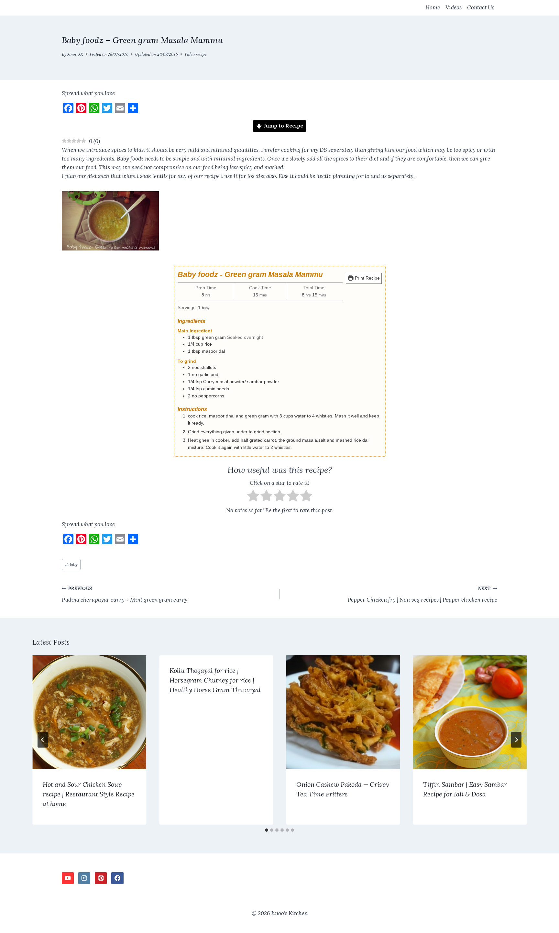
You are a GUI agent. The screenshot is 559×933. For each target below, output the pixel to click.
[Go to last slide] (43, 740)
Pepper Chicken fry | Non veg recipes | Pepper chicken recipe (422, 594)
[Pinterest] (101, 878)
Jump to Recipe (282, 126)
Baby (71, 564)
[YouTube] (68, 878)
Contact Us (480, 7)
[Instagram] (84, 878)
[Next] (516, 740)
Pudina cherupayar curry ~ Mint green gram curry (124, 594)
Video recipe (195, 54)
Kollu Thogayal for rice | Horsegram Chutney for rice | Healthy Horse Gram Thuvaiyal (215, 680)
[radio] (253, 497)
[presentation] (89, 712)
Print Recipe (367, 278)
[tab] (266, 830)
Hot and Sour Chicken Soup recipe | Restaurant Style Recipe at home (89, 794)
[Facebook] (117, 878)
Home (432, 7)
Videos (453, 7)
